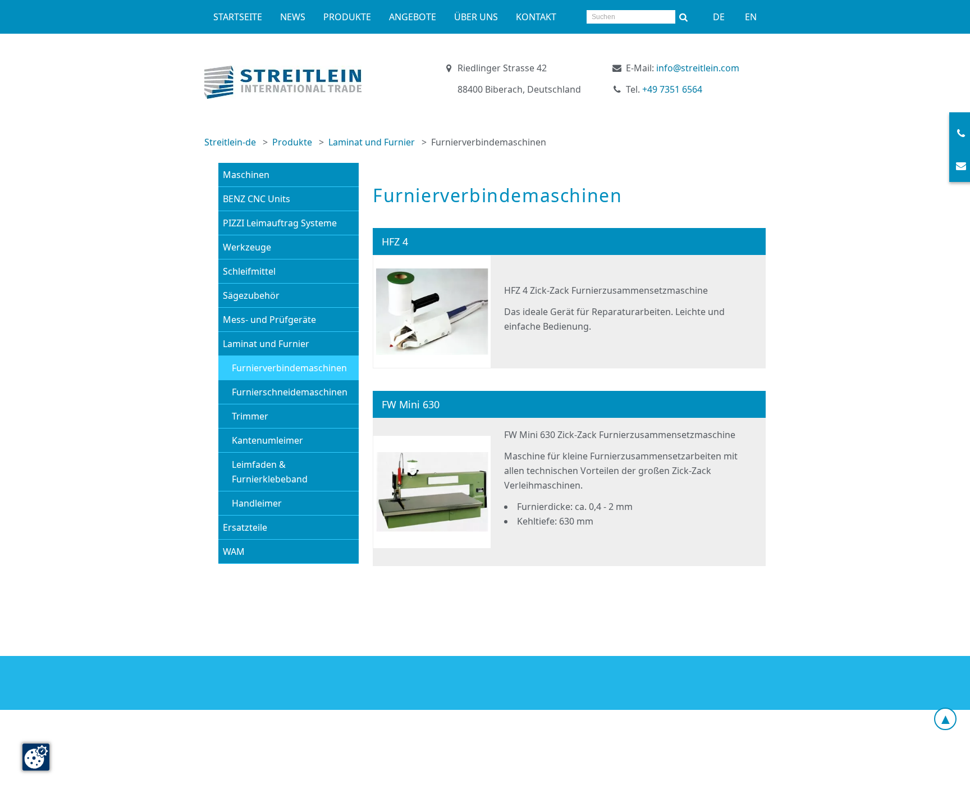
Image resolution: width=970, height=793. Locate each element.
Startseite (237, 17)
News (292, 17)
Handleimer (257, 503)
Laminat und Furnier (371, 142)
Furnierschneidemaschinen (289, 392)
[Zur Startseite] (283, 82)
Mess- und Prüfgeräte (269, 319)
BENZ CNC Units (256, 199)
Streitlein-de (230, 142)
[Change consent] (35, 757)
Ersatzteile (245, 527)
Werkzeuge (247, 247)
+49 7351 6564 (672, 89)
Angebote (412, 17)
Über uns (476, 17)
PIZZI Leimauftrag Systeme (280, 223)
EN (751, 17)
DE (719, 17)
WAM (234, 551)
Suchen (683, 17)
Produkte (347, 17)
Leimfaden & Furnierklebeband (270, 471)
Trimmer (250, 416)
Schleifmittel (249, 271)
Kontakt (536, 17)
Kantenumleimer (267, 440)
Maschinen (246, 174)
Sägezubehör (251, 295)
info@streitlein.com (697, 68)
